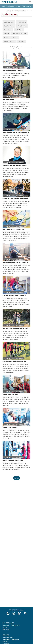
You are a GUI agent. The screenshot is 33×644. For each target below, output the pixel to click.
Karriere (5, 627)
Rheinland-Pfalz (20, 6)
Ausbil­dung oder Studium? (13, 70)
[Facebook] (8, 612)
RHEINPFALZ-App (8, 637)
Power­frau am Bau (10, 394)
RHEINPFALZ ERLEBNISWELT (11, 639)
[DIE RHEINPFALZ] (9, 2)
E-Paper (5, 641)
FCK (27, 6)
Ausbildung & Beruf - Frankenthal (14, 67)
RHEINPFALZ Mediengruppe (11, 625)
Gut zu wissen (8, 99)
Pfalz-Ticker (10, 6)
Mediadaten (6, 629)
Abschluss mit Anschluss (13, 460)
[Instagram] (13, 612)
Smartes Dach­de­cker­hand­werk (15, 198)
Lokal (3, 6)
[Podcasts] (25, 612)
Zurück (16, 478)
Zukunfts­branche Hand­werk (14, 295)
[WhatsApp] (19, 612)
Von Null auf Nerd (10, 427)
